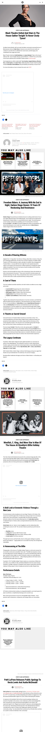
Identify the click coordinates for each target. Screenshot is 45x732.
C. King (25, 610)
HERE (30, 67)
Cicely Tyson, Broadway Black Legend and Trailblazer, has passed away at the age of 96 (7, 125)
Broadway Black (18, 212)
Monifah (34, 610)
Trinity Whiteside (6, 612)
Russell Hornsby (12, 371)
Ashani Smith (18, 42)
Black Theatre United (13, 133)
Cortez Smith (30, 610)
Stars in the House (27, 133)
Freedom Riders (27, 370)
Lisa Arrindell (6, 371)
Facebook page (31, 58)
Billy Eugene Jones (20, 370)
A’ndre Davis (12, 610)
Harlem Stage (34, 370)
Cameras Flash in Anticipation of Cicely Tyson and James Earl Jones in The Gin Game (35, 125)
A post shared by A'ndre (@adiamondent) (21, 502)
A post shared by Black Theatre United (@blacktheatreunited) (17, 110)
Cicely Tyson (20, 133)
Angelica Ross (12, 370)
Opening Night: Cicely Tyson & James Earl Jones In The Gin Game (20, 125)
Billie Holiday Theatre (19, 610)
